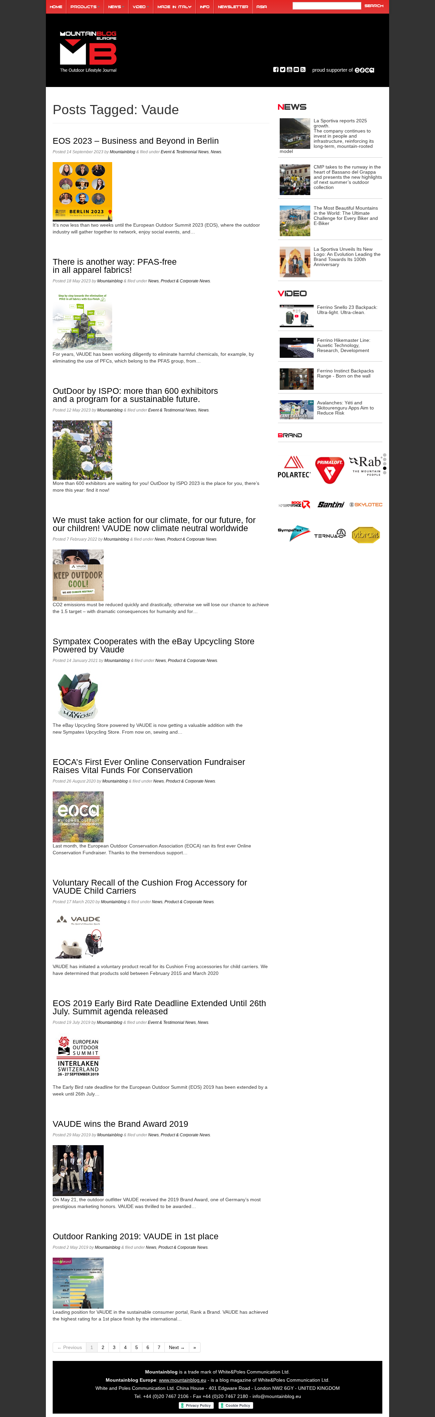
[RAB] (365, 466)
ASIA (262, 6)
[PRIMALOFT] (330, 471)
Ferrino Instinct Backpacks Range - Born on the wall (345, 373)
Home (56, 6)
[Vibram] (365, 534)
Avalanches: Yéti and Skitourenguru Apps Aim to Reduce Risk (345, 408)
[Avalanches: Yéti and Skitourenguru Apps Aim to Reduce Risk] (297, 409)
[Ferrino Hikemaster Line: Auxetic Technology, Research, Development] (297, 347)
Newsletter (233, 6)
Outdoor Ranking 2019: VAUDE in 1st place (136, 1236)
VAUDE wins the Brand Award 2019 (120, 1124)
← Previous (69, 1347)
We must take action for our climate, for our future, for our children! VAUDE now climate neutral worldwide (154, 524)
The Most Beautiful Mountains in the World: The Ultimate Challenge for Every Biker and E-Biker (346, 215)
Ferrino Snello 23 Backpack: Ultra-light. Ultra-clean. (347, 309)
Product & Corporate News (185, 281)
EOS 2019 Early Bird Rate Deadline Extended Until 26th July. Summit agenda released (159, 1007)
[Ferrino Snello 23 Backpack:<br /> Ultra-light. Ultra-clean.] (297, 315)
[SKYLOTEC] (365, 504)
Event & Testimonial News (185, 152)
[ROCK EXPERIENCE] (294, 504)
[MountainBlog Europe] (88, 50)
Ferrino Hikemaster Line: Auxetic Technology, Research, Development (343, 345)
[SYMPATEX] (294, 533)
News (114, 6)
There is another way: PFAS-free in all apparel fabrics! (115, 266)
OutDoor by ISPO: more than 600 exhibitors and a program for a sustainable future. (135, 395)
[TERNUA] (330, 533)
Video (139, 6)
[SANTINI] (330, 504)
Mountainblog (122, 152)
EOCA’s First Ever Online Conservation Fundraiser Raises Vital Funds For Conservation (149, 766)
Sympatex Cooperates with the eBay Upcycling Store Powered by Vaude (154, 645)
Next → (177, 1347)
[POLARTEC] (294, 467)
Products (84, 6)
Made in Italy (175, 6)
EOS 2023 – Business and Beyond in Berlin (136, 140)
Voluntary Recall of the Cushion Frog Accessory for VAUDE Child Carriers (150, 886)
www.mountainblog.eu (182, 1380)
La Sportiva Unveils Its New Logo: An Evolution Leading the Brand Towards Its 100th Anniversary (347, 256)
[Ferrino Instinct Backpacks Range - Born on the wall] (297, 378)
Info (205, 6)
